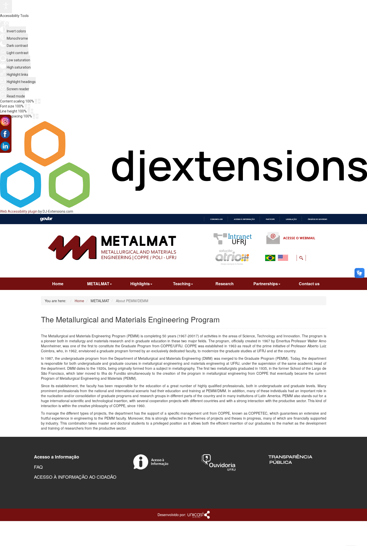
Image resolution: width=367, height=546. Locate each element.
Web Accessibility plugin (18, 211)
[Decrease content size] (36, 101)
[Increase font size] (29, 106)
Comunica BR (216, 219)
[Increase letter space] (37, 116)
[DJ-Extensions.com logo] (183, 206)
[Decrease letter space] (34, 116)
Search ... (268, 269)
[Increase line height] (32, 111)
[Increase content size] (39, 101)
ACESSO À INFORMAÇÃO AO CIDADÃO (75, 476)
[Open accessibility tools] (6, 6)
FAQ (38, 466)
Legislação (291, 219)
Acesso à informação (244, 219)
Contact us (309, 283)
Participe (270, 219)
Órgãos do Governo (317, 219)
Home (57, 283)
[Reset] (2, 23)
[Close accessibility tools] (7, 23)
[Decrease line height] (28, 111)
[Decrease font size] (25, 106)
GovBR (46, 219)
